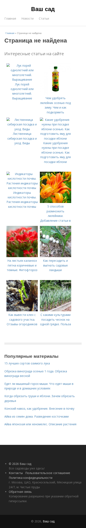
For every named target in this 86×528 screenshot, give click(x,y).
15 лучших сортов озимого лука (27, 363)
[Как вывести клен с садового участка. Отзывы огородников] (22, 310)
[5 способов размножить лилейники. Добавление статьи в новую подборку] (55, 202)
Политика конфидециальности (30, 478)
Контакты (16, 473)
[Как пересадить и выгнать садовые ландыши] (55, 256)
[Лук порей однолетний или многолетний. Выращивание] (22, 79)
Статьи (44, 18)
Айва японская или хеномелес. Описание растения (40, 424)
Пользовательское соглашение (47, 473)
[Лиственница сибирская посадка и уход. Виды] (22, 129)
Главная (10, 18)
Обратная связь (20, 492)
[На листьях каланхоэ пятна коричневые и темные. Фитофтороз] (22, 256)
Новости (27, 18)
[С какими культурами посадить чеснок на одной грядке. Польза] (55, 310)
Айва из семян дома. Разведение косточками (36, 416)
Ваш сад (43, 9)
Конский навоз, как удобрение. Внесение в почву (39, 408)
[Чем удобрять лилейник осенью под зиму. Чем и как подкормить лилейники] (55, 93)
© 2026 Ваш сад (20, 464)
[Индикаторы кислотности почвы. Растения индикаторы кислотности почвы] (22, 188)
